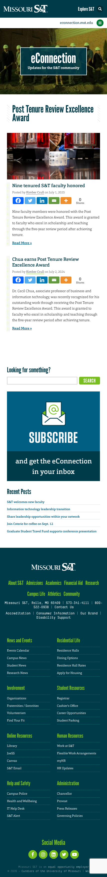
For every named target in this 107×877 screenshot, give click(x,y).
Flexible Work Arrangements (76, 753)
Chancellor (64, 794)
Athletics (54, 594)
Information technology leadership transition (38, 509)
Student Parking (68, 720)
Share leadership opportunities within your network (43, 517)
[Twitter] (30, 200)
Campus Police (17, 794)
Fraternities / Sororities (23, 706)
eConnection (53, 58)
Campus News (17, 658)
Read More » (22, 243)
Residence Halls (68, 651)
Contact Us (64, 607)
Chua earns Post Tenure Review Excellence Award (45, 262)
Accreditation (17, 613)
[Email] (54, 200)
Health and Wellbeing (22, 801)
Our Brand (89, 613)
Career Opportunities (71, 713)
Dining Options (67, 658)
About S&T (16, 583)
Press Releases (67, 809)
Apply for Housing (69, 673)
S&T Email (14, 768)
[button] (100, 8)
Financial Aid (73, 583)
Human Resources (70, 735)
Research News (17, 673)
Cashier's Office (67, 706)
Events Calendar (18, 651)
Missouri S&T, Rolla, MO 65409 (32, 603)
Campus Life (36, 594)
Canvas (12, 761)
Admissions (34, 583)
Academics (53, 583)
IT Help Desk (16, 809)
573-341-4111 (77, 603)
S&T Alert (13, 816)
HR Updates (65, 768)
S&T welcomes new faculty (26, 502)
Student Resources (71, 688)
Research (92, 583)
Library (12, 746)
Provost (62, 801)
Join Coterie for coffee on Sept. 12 (30, 524)
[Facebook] (18, 200)
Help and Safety (18, 783)
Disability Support (53, 618)
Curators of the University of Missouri (51, 871)
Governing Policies (70, 816)
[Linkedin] (42, 200)
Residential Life (68, 640)
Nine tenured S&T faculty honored (48, 186)
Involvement (16, 688)
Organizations (16, 698)
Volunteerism (16, 713)
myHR (61, 761)
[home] (34, 8)
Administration (68, 783)
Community (71, 594)
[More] (65, 200)
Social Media (53, 842)
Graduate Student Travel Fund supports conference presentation (52, 531)
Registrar (63, 698)
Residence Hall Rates (71, 665)
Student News (16, 665)
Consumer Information (55, 613)
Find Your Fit (16, 720)
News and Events (19, 640)
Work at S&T (65, 746)
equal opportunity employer (68, 867)
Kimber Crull (35, 192)
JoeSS (11, 753)
